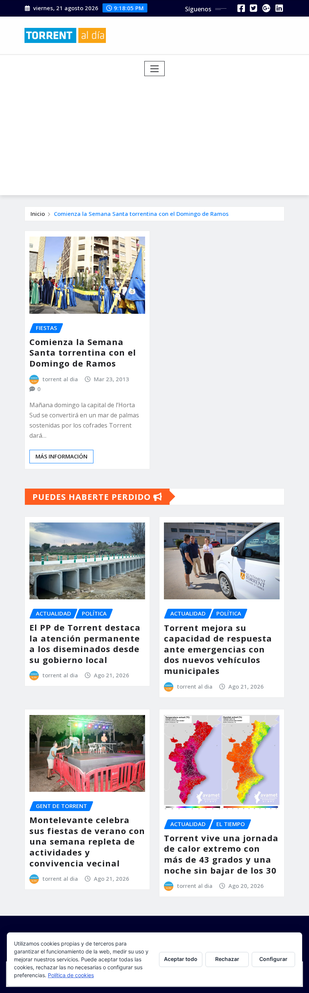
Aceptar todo (180, 959)
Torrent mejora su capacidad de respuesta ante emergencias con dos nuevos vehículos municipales (218, 649)
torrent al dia (60, 379)
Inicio (38, 213)
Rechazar (227, 959)
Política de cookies (71, 975)
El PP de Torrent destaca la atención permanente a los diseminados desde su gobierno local (85, 643)
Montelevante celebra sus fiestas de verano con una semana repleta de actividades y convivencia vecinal (87, 841)
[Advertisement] (158, 133)
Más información (61, 456)
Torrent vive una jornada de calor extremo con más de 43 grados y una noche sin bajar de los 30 (221, 854)
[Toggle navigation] (154, 68)
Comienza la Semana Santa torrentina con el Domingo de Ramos (141, 213)
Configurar (273, 959)
